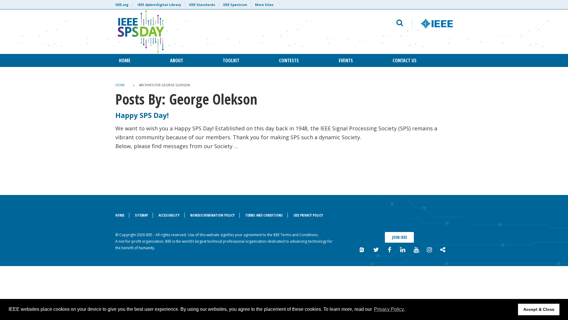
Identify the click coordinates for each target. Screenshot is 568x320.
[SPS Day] (212, 31)
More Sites (264, 4)
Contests (289, 60)
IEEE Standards (202, 4)
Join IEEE (399, 237)
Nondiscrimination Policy (212, 215)
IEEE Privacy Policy (308, 215)
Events (346, 60)
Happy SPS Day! (142, 115)
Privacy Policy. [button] (389, 309)
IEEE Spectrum (235, 4)
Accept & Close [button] (538, 309)
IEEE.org (121, 4)
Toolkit (231, 60)
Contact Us (405, 60)
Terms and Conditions (264, 215)
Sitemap (141, 215)
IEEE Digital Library (159, 4)
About (176, 60)
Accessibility (169, 215)
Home (124, 60)
